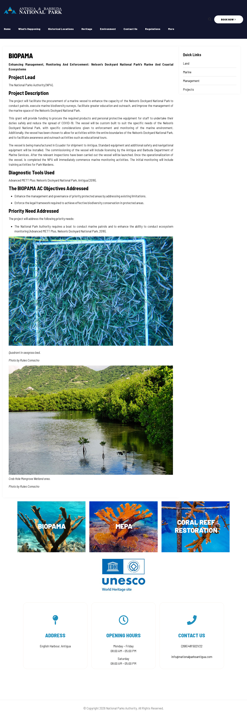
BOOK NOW (227, 19)
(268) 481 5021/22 (191, 646)
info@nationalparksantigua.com (191, 657)
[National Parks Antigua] (33, 9)
